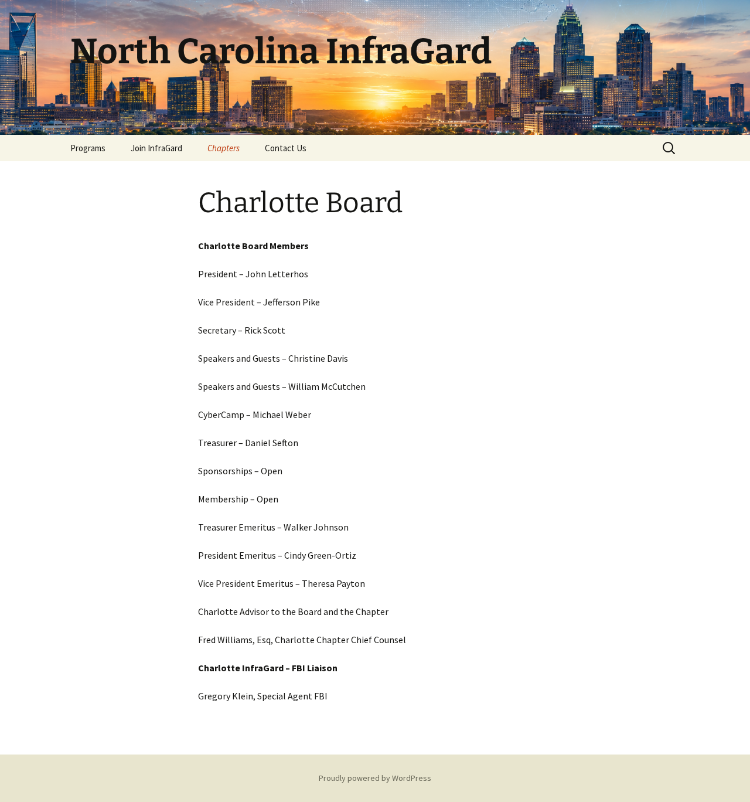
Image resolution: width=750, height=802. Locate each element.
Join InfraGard (156, 148)
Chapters (223, 148)
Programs (87, 148)
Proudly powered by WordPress (375, 778)
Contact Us (285, 148)
